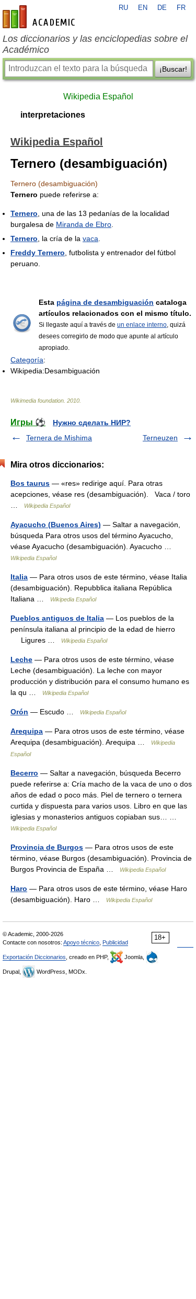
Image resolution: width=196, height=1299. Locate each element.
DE (162, 8)
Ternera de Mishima (59, 438)
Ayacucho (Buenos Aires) (55, 524)
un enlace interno (142, 324)
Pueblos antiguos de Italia (57, 618)
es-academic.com (40, 16)
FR (181, 8)
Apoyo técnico (81, 942)
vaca (90, 238)
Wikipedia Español (98, 96)
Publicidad (115, 942)
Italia (19, 577)
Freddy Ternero (37, 252)
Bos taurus (30, 483)
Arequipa (26, 731)
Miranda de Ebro (83, 224)
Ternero (24, 213)
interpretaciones (52, 114)
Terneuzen (160, 438)
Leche (21, 659)
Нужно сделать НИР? (92, 422)
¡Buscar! (173, 69)
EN (142, 8)
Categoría (26, 360)
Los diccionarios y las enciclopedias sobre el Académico (95, 44)
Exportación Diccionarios (34, 957)
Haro (18, 888)
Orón (19, 712)
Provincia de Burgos (46, 847)
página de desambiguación (105, 302)
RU (123, 8)
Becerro (24, 773)
